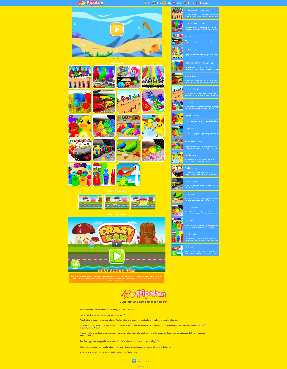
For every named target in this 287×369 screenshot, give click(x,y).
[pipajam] (90, 3)
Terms (152, 361)
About (140, 361)
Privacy (146, 361)
